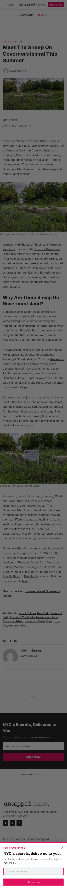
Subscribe (33, 882)
